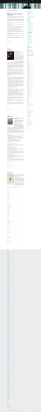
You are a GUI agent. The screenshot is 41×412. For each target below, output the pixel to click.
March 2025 (8, 264)
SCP (15, 143)
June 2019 (8, 334)
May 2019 (8, 335)
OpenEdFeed (29, 32)
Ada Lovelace (31, 13)
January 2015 (8, 394)
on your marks (9, 172)
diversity (28, 19)
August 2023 (8, 282)
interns (28, 26)
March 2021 (8, 309)
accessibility (28, 13)
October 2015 (8, 383)
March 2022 (8, 298)
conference (28, 16)
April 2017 (8, 363)
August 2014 (8, 400)
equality (29, 21)
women (28, 43)
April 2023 (8, 287)
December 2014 (8, 395)
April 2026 (8, 253)
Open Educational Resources (29, 104)
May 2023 (8, 286)
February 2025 (8, 265)
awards (28, 14)
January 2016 (8, 379)
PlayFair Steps (28, 120)
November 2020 (8, 314)
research (28, 35)
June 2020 (8, 319)
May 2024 (8, 275)
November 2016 (8, 368)
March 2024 (8, 276)
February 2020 (8, 324)
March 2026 (8, 254)
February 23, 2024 (9, 48)
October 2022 (8, 292)
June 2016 (8, 373)
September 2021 (8, 303)
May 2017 (8, 362)
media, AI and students (29, 91)
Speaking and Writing (29, 121)
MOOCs (28, 30)
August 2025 (8, 259)
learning (28, 27)
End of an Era (28, 67)
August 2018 (8, 346)
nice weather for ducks (29, 83)
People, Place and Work (17, 109)
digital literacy (29, 17)
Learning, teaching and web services (11, 109)
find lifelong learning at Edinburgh (30, 73)
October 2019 (8, 329)
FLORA (8, 110)
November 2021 (8, 302)
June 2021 (8, 307)
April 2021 (8, 308)
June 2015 (8, 388)
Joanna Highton (28, 71)
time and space (28, 40)
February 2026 (8, 255)
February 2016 (8, 378)
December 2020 (8, 313)
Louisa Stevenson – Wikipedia (16, 103)
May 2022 (8, 296)
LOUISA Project (10, 116)
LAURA (8, 35)
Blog (19, 2)
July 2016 (8, 372)
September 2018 (8, 345)
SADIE (7, 33)
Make (9, 410)
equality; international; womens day (30, 22)
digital (32, 16)
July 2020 (8, 318)
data (30, 16)
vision (30, 40)
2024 (18, 2)
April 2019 (8, 336)
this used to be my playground (30, 39)
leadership (30, 26)
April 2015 (8, 390)
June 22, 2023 (8, 171)
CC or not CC (28, 101)
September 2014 (8, 399)
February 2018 (8, 351)
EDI (30, 19)
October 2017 (8, 356)
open (32, 30)
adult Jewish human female (29, 89)
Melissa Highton (10, 5)
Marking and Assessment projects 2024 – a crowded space (15, 14)
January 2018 (8, 352)
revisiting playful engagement (30, 79)
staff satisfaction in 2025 (29, 77)
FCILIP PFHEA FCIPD (28, 119)
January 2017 (8, 367)
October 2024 (8, 270)
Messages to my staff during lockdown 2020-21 (11, 2)
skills (30, 35)
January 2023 (8, 291)
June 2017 (8, 361)
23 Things (28, 100)
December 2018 (8, 341)
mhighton (10, 41)
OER (30, 30)
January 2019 (8, 340)
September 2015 (8, 384)
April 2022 (8, 297)
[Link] (27, 1)
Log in (7, 403)
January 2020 (8, 325)
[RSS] (33, 1)
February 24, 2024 (9, 12)
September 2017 (8, 357)
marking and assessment (11, 110)
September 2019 (8, 330)
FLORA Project (10, 49)
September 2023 (8, 281)
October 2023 (8, 280)
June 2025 (8, 260)
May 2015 (8, 389)
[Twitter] (32, 1)
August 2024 (8, 271)
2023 (17, 2)
